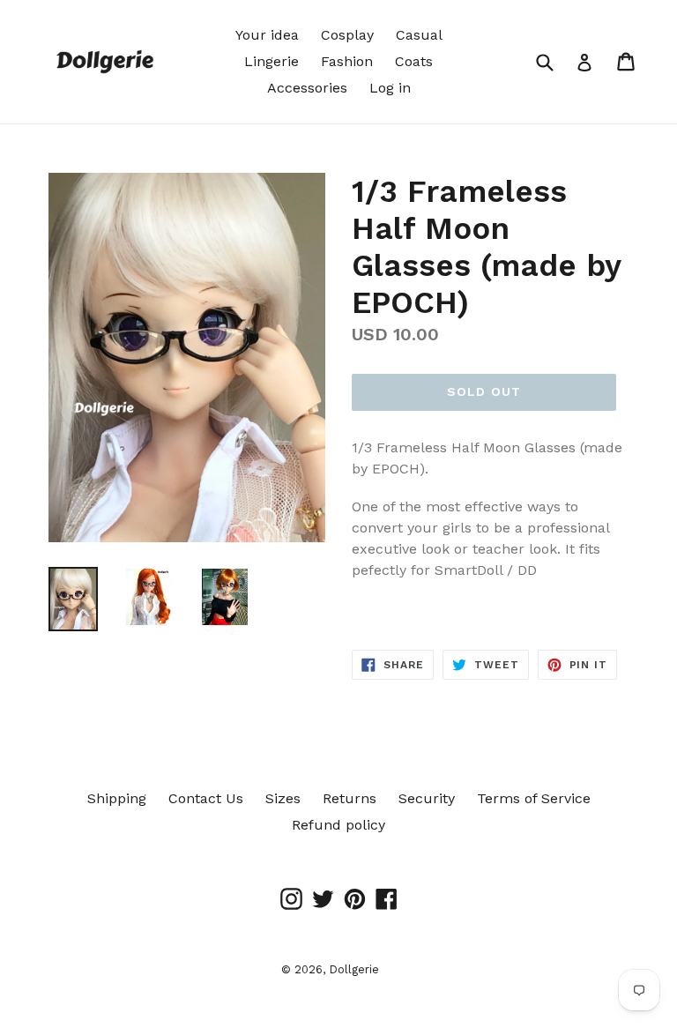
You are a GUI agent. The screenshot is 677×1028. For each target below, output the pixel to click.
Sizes (283, 798)
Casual (419, 34)
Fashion (347, 61)
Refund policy (338, 824)
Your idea (267, 34)
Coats (414, 61)
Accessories (307, 87)
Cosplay (347, 34)
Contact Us (205, 798)
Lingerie (271, 61)
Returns (349, 798)
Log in (390, 87)
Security (426, 798)
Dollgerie (354, 969)
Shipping (116, 798)
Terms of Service (534, 798)
